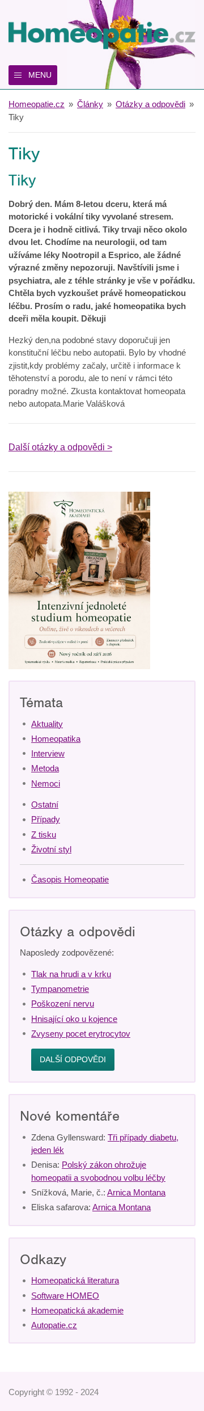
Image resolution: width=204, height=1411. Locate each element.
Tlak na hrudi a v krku (71, 974)
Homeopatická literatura (75, 1280)
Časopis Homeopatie (70, 879)
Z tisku (43, 834)
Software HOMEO (65, 1295)
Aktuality (47, 724)
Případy (45, 819)
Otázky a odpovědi (150, 104)
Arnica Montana (136, 1192)
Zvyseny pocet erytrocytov (80, 1033)
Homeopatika (55, 738)
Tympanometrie (60, 989)
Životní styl (51, 849)
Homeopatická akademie (77, 1310)
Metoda (45, 768)
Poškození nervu (62, 1003)
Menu (40, 74)
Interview (48, 753)
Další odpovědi (73, 1059)
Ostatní (44, 804)
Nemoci (45, 783)
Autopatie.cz (54, 1325)
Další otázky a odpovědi (56, 447)
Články (90, 104)
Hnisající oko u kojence (74, 1019)
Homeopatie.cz (36, 104)
